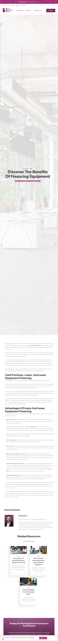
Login (53, 5)
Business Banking (19, 10)
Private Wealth (28, 10)
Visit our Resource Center (29, 541)
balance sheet (33, 426)
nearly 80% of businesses (35, 345)
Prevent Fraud (23, 5)
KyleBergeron (23, 516)
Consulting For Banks (37, 10)
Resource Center (26, 168)
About (4, 5)
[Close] (56, 638)
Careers (8, 5)
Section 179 (21, 463)
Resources (17, 5)
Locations (12, 5)
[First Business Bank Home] (8, 11)
